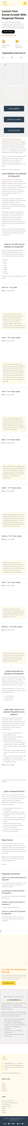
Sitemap (4, 1112)
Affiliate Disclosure (7, 1106)
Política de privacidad (7, 1100)
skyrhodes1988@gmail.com (13, 1073)
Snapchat (4, 181)
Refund (4, 1110)
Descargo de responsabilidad (9, 1102)
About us (4, 1085)
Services (4, 1088)
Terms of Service (6, 1104)
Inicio (3, 1083)
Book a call (5, 1090)
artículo (8, 829)
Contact (4, 1087)
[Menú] (25, 3)
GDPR (3, 1108)
